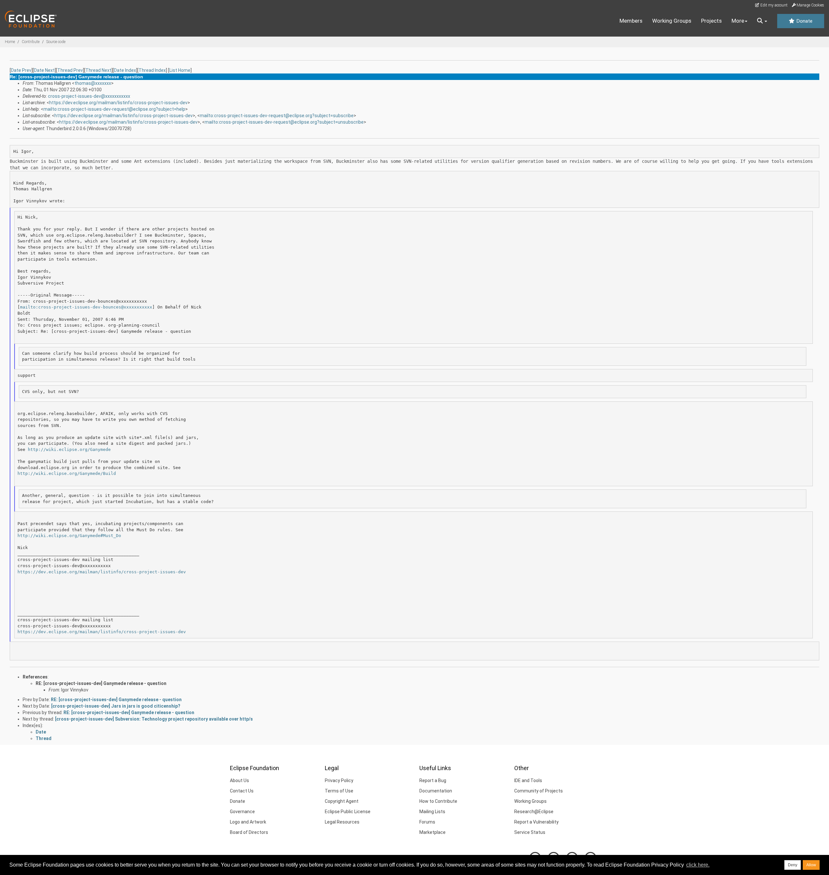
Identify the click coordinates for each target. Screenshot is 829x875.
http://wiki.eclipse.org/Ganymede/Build (66, 473)
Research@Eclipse (533, 811)
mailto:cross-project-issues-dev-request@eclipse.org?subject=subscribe (277, 115)
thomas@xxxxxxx (92, 83)
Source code (55, 41)
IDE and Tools (528, 780)
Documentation (435, 790)
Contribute (31, 41)
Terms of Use (339, 790)
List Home (179, 70)
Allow (811, 865)
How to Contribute (438, 801)
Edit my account (773, 5)
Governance (242, 811)
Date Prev (21, 70)
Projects (711, 20)
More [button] (738, 20)
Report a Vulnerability (536, 822)
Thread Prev (70, 70)
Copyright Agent (341, 801)
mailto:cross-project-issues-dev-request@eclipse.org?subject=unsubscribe (284, 122)
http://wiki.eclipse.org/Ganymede (69, 449)
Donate (803, 21)
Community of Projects (538, 790)
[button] (762, 21)
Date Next (44, 70)
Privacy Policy (339, 780)
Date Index (125, 70)
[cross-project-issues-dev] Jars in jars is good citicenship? (115, 706)
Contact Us (242, 790)
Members (630, 20)
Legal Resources (342, 822)
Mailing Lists (432, 811)
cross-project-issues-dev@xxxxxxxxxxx (89, 96)
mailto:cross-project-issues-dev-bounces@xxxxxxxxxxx (86, 307)
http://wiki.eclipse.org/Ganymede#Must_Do (69, 535)
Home (10, 41)
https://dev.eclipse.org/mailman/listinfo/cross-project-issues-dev (118, 102)
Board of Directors (249, 832)
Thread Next (98, 70)
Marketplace (432, 832)
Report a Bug (432, 780)
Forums (427, 822)
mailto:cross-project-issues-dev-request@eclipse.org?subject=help (114, 109)
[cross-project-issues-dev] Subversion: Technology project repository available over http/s (154, 719)
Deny (792, 865)
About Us (239, 780)
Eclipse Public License (347, 811)
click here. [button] (698, 865)
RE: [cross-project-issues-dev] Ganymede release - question (101, 683)
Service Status (529, 832)
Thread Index (152, 70)
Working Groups (671, 20)
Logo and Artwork (248, 822)
